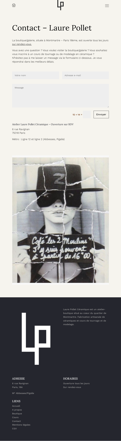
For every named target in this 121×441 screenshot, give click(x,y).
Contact (16, 421)
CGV (14, 428)
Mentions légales (21, 424)
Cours (15, 417)
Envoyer (101, 114)
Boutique (17, 413)
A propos (17, 409)
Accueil (16, 406)
